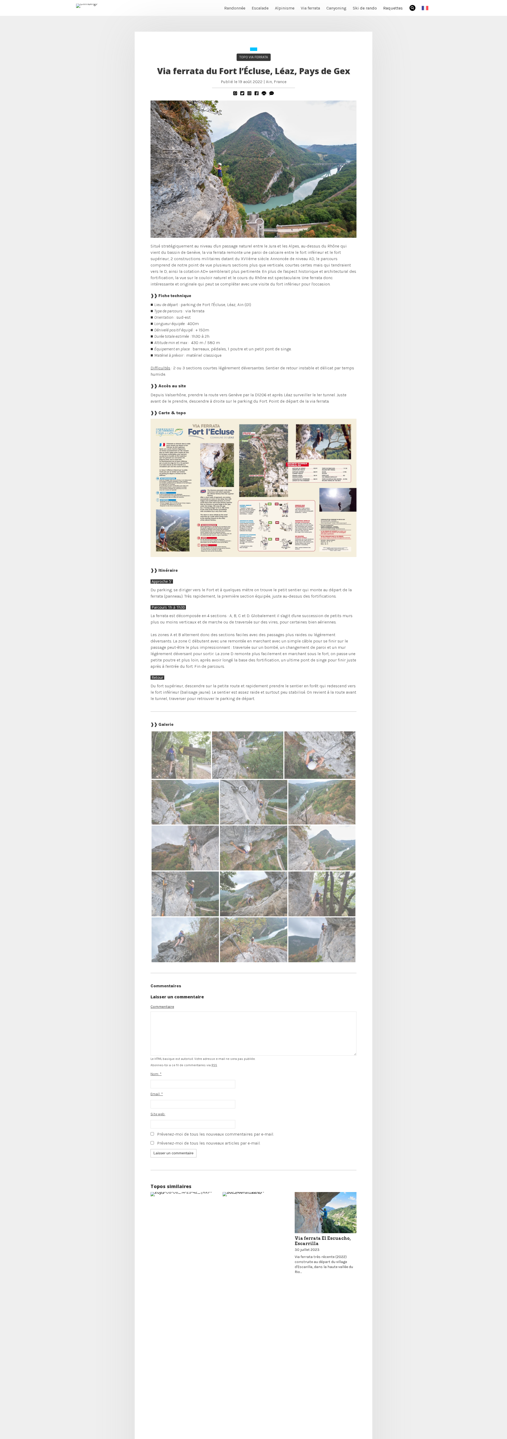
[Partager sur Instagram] (249, 93)
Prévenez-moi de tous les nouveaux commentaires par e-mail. (215, 1134)
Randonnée (234, 8)
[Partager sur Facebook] (257, 93)
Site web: (158, 1114)
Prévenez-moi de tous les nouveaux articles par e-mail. (208, 1143)
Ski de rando (365, 8)
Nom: (156, 1074)
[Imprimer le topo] (264, 93)
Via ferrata (310, 8)
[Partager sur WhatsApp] (235, 93)
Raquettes (393, 8)
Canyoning (336, 8)
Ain (269, 81)
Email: (157, 1094)
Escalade (260, 8)
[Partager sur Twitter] (242, 93)
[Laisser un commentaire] (271, 93)
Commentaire (162, 1006)
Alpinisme (284, 8)
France (280, 81)
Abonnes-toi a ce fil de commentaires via (184, 1065)
